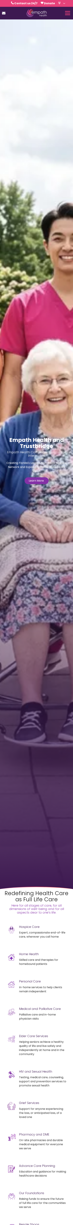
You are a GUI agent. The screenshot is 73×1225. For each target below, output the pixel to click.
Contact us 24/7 (26, 3)
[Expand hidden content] (64, 3)
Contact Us (3, 13)
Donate (49, 3)
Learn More (36, 481)
